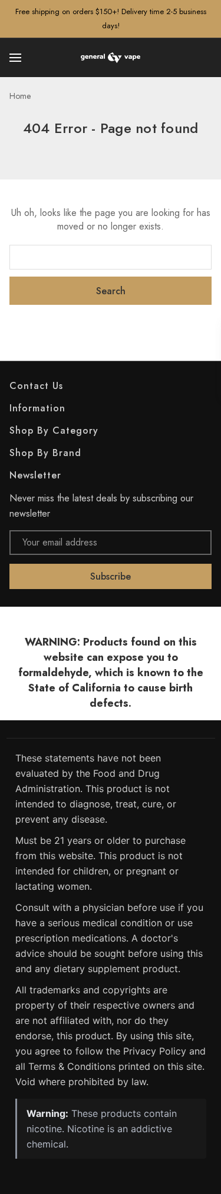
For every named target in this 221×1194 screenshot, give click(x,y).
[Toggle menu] (16, 58)
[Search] (204, 57)
